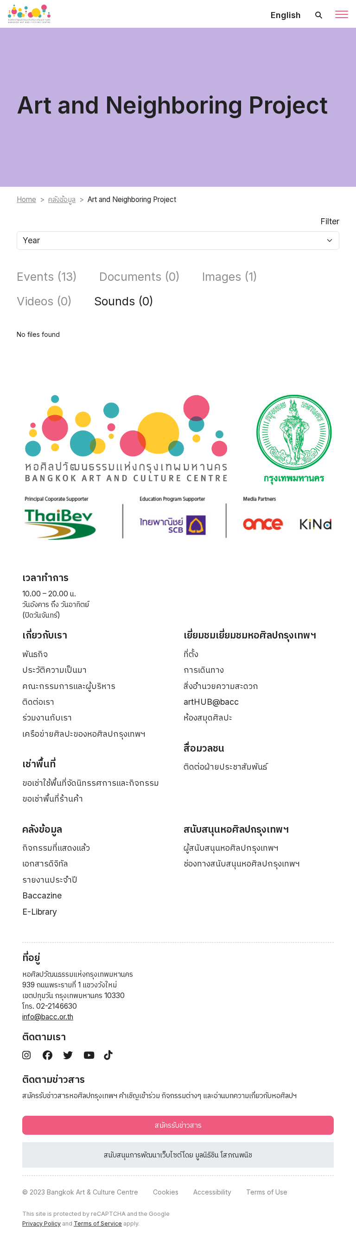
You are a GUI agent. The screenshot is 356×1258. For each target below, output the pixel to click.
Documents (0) (139, 277)
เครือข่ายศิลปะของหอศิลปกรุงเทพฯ (84, 734)
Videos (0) (44, 301)
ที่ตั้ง (191, 654)
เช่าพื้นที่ (39, 764)
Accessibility (212, 1192)
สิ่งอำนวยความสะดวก (221, 686)
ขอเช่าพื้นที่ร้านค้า (52, 798)
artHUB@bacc (211, 702)
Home (26, 199)
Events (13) (47, 277)
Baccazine (42, 895)
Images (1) (229, 277)
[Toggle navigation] (341, 15)
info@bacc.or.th (47, 1016)
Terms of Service (98, 1223)
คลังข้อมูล (62, 199)
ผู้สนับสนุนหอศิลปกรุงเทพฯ (231, 848)
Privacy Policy (41, 1223)
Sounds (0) (123, 301)
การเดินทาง (204, 670)
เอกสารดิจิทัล (45, 863)
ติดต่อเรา (38, 702)
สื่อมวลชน (204, 748)
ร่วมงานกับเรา (47, 717)
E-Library (39, 912)
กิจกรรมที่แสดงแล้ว (56, 848)
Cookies (165, 1192)
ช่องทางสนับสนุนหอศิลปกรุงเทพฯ (242, 863)
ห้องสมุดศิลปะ (208, 717)
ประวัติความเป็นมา (54, 670)
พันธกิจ (35, 654)
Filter (329, 221)
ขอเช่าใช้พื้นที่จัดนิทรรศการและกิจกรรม (90, 783)
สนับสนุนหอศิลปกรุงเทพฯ (236, 829)
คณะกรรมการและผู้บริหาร (68, 686)
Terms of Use (266, 1192)
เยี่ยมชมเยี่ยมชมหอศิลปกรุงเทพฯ (250, 635)
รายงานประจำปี (49, 880)
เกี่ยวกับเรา (44, 635)
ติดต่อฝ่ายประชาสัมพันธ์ (225, 766)
